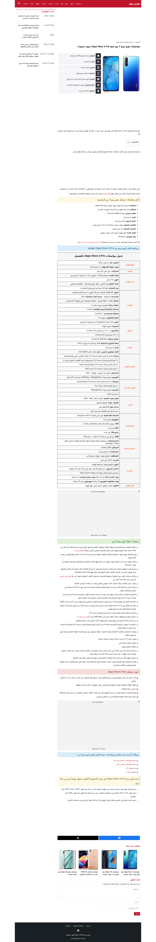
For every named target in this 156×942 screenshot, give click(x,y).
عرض (128, 142)
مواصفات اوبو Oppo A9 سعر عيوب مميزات (67, 873)
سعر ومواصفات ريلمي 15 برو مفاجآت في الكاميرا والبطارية (29, 45)
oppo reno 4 (96, 242)
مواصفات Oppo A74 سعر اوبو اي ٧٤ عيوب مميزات (110, 873)
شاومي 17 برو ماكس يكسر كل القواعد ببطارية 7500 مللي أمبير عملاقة (28, 56)
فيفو (66, 3)
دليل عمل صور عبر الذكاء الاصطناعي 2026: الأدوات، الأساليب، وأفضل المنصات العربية (28, 37)
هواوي (37, 3)
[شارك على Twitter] (78, 838)
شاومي (50, 3)
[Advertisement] (99, 24)
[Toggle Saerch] (19, 3)
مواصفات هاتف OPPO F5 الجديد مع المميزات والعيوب (88, 873)
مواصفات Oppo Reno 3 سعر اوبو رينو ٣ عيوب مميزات (130, 873)
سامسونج (78, 3)
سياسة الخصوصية (78, 926)
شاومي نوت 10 (78, 550)
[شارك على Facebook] (119, 838)
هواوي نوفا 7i (131, 772)
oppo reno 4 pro (83, 242)
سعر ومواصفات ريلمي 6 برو (126, 764)
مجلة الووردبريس (76, 938)
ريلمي (56, 3)
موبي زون (134, 3)
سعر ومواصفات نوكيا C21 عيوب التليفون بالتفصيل (29, 64)
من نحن (88, 926)
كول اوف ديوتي (65, 576)
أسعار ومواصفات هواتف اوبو (124, 42)
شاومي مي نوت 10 (83, 616)
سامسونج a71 (131, 768)
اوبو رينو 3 (106, 193)
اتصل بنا (68, 926)
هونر (31, 3)
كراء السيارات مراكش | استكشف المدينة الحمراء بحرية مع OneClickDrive (28, 18)
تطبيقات (25, 3)
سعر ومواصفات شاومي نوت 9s (125, 760)
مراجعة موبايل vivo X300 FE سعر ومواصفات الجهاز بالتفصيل (28, 26)
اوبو (62, 3)
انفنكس (44, 3)
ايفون (71, 3)
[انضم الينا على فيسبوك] (78, 930)
